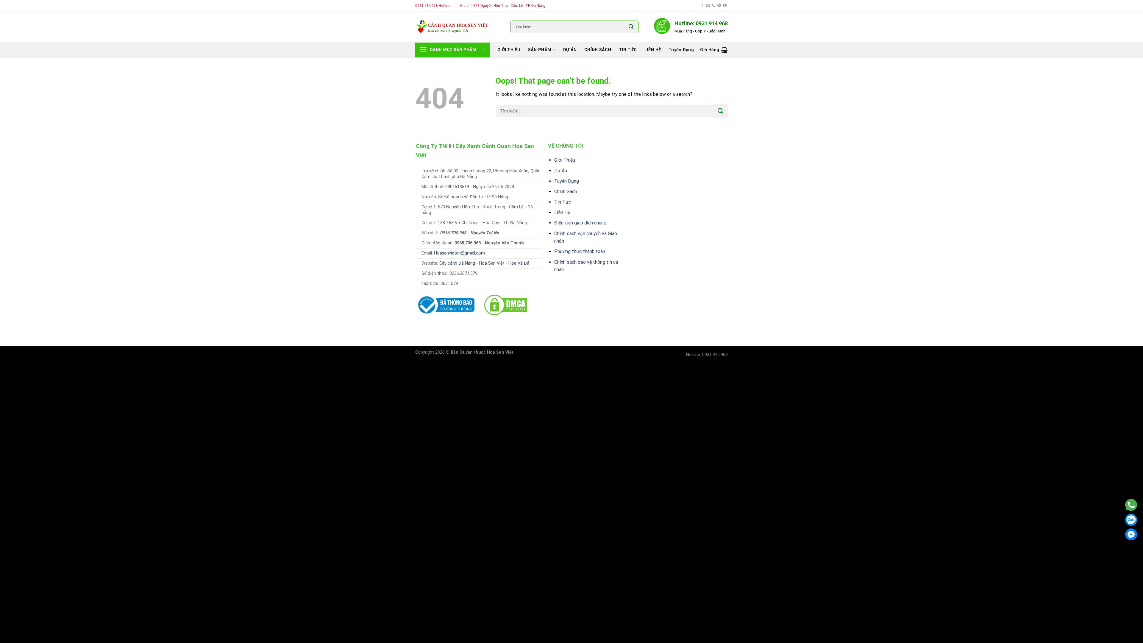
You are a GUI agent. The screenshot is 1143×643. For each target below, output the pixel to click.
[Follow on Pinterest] (719, 6)
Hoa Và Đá (518, 263)
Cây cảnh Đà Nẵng (457, 263)
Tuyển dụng (681, 49)
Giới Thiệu (564, 160)
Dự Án (560, 171)
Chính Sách (565, 191)
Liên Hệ (562, 212)
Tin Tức (562, 202)
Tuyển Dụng (566, 181)
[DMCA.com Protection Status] (505, 305)
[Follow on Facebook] (702, 6)
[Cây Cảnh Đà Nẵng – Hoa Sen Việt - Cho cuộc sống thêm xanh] (452, 27)
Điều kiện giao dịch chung (580, 223)
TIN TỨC (628, 49)
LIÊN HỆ (652, 49)
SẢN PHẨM (539, 49)
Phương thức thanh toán (579, 251)
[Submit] (631, 27)
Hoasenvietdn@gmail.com (459, 253)
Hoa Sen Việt (492, 263)
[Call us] (713, 6)
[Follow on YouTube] (725, 6)
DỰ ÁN (570, 49)
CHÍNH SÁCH (597, 49)
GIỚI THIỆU (508, 49)
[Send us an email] (708, 6)
